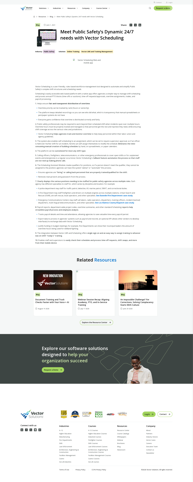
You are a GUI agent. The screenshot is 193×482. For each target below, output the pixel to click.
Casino (61, 459)
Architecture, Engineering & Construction (69, 451)
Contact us (150, 450)
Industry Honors (152, 437)
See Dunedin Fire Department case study (114, 195)
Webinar (120, 440)
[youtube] (35, 430)
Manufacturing (64, 437)
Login (170, 2)
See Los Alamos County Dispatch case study (114, 202)
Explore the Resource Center (94, 322)
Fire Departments (65, 440)
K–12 (61, 430)
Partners (149, 434)
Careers (149, 443)
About (148, 430)
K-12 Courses (93, 430)
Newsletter (150, 453)
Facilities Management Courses (99, 455)
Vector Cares (150, 440)
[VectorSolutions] (29, 8)
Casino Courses (94, 459)
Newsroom (121, 450)
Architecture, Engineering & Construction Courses (98, 451)
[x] (30, 430)
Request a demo (163, 8)
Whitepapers (121, 437)
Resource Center (123, 430)
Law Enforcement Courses (97, 446)
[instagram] (39, 430)
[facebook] (131, 25)
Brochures (121, 443)
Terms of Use (64, 470)
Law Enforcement (65, 446)
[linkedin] (139, 25)
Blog (51, 17)
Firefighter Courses (95, 440)
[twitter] (135, 25)
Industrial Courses (94, 437)
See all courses (93, 462)
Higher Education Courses (97, 434)
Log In (147, 414)
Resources (42, 17)
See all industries (65, 462)
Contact (159, 2)
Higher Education (65, 434)
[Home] (34, 16)
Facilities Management (67, 455)
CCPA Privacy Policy (99, 470)
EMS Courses (93, 443)
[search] (150, 8)
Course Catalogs (123, 434)
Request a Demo (51, 370)
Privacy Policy (80, 470)
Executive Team (152, 446)
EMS (60, 443)
